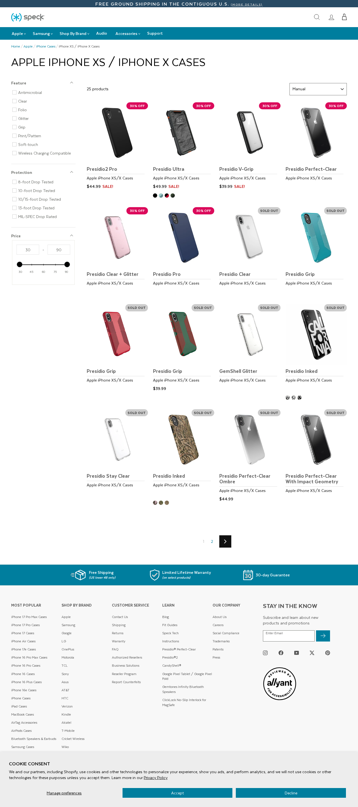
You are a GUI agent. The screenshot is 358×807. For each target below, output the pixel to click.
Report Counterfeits (126, 682)
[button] (344, 17)
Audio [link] (101, 33)
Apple (28, 46)
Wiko (65, 746)
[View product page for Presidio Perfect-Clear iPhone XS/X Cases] (316, 146)
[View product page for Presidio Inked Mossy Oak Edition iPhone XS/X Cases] (183, 453)
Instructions (170, 641)
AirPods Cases (21, 730)
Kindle (66, 714)
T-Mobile (68, 730)
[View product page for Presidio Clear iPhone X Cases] (250, 251)
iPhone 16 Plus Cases (26, 682)
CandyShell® (171, 665)
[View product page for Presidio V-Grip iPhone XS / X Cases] (250, 146)
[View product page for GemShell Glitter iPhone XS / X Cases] (250, 348)
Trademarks (221, 641)
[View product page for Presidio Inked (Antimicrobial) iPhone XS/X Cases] (316, 348)
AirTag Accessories (24, 722)
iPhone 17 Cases (22, 633)
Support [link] (155, 33)
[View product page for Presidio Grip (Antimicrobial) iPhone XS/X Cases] (316, 251)
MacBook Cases (22, 714)
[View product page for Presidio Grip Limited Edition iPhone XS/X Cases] (183, 348)
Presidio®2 (170, 657)
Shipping (119, 625)
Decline (291, 793)
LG (64, 641)
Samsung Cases (22, 746)
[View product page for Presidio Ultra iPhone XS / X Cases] (183, 146)
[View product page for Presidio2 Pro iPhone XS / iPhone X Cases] (117, 146)
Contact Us (120, 616)
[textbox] (28, 250)
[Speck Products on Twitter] (312, 653)
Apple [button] (17, 33)
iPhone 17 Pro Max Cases (29, 616)
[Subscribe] (323, 636)
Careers (218, 625)
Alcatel (66, 722)
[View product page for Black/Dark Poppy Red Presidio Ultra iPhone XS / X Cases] (168, 196)
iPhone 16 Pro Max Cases (29, 657)
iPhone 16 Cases (23, 673)
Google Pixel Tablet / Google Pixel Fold (187, 676)
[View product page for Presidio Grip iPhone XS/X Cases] (117, 348)
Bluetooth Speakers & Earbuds (33, 738)
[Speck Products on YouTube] (296, 653)
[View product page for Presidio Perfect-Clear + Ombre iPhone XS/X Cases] (250, 456)
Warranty (118, 641)
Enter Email (274, 633)
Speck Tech (170, 633)
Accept (177, 793)
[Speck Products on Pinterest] (327, 653)
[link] (331, 17)
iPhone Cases (45, 46)
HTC (65, 698)
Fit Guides (169, 625)
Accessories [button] (126, 33)
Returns (117, 633)
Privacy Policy (156, 777)
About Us (220, 616)
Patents (218, 649)
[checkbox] (45, 92)
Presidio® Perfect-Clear (179, 649)
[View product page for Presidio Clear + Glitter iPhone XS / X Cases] (117, 251)
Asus (65, 682)
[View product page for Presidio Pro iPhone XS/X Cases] (183, 251)
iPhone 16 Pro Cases (25, 665)
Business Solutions (125, 665)
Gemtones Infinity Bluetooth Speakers (183, 689)
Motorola (68, 657)
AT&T (65, 690)
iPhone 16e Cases (23, 690)
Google (67, 633)
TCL (65, 665)
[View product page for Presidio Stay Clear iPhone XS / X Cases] (117, 453)
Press (216, 657)
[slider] (19, 264)
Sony (65, 673)
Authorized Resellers (127, 657)
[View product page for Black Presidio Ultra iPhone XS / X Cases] (156, 196)
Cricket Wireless (73, 738)
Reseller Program (124, 673)
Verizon (67, 706)
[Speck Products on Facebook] (281, 653)
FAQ (115, 649)
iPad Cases (19, 706)
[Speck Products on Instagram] (265, 653)
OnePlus (68, 649)
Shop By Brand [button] (73, 33)
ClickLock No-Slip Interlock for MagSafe (184, 702)
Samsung (68, 625)
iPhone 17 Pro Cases (25, 625)
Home (15, 46)
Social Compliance (226, 633)
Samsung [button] (41, 33)
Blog (165, 616)
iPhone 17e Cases (23, 649)
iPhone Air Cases (23, 641)
